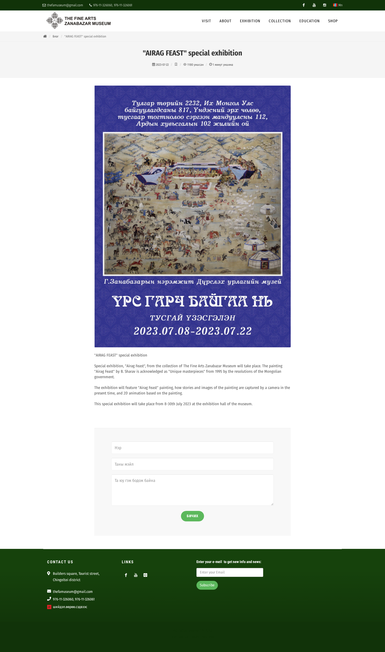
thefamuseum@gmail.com (64, 5)
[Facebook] (303, 5)
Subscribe (207, 585)
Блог (56, 36)
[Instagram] (324, 5)
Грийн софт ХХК (202, 637)
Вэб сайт (178, 637)
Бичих (192, 516)
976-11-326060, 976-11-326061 (112, 5)
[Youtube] (314, 5)
